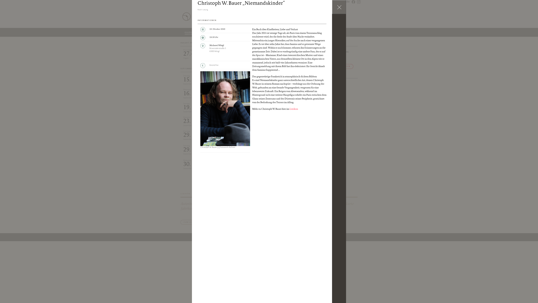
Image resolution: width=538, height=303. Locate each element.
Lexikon (294, 109)
